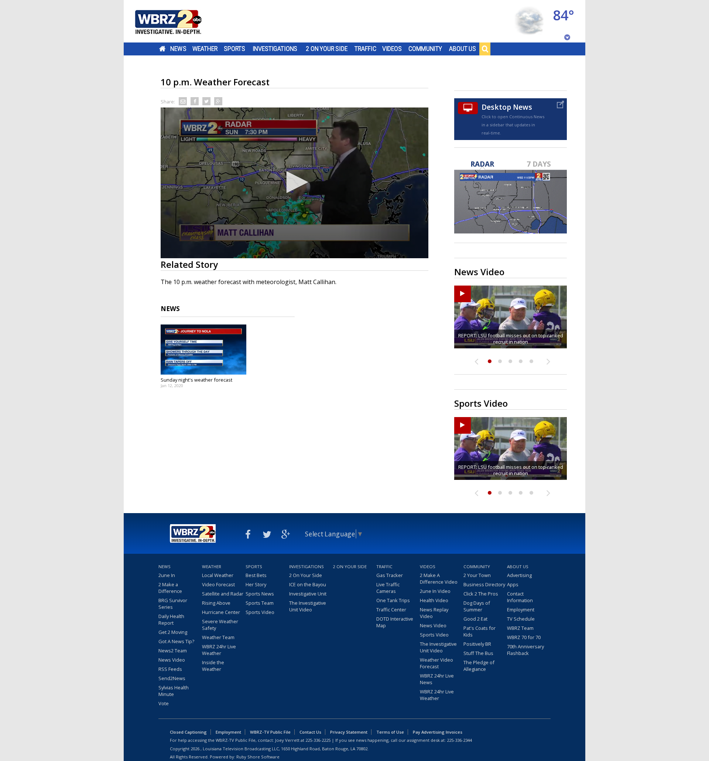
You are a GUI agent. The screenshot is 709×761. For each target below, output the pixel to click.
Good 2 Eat (475, 618)
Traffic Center (391, 609)
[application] (294, 183)
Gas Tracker (389, 575)
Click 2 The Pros (480, 593)
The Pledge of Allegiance (478, 665)
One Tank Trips (393, 600)
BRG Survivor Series (172, 603)
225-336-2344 (459, 740)
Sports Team (260, 603)
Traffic (365, 48)
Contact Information (520, 597)
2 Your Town (477, 575)
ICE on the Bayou (307, 584)
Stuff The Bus (478, 653)
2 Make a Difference (170, 587)
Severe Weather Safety (220, 624)
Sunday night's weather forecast (196, 379)
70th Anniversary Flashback (525, 649)
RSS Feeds (170, 669)
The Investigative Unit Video (307, 606)
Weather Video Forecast (436, 663)
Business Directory (484, 584)
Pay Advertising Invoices (437, 732)
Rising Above (216, 603)
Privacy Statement (348, 732)
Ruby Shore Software (258, 757)
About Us (462, 48)
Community (425, 48)
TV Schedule (521, 618)
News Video (171, 659)
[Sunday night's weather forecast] (203, 349)
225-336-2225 (317, 740)
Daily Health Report (171, 619)
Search (485, 48)
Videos (392, 48)
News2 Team (172, 650)
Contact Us (310, 732)
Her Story (256, 584)
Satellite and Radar (222, 593)
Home (162, 48)
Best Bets (256, 575)
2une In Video (435, 591)
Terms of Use (390, 732)
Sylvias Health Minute (173, 690)
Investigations (275, 48)
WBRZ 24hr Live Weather (219, 649)
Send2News (171, 678)
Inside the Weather (213, 665)
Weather (205, 48)
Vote (163, 703)
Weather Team (218, 637)
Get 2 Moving (172, 632)
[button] (294, 182)
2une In (166, 575)
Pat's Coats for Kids (479, 631)
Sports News (260, 593)
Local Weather (217, 575)
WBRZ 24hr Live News (437, 679)
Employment (520, 609)
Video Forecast (218, 584)
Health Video (434, 600)
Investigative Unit (307, 593)
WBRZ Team (520, 628)
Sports (234, 48)
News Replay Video (434, 613)
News (178, 48)
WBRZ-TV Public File (270, 732)
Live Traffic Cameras (388, 587)
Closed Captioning (188, 732)
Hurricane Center (221, 612)
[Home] (177, 21)
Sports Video (260, 612)
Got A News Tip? (176, 641)
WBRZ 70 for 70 (524, 637)
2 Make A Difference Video (439, 578)
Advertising (519, 575)
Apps (512, 584)
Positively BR (477, 644)
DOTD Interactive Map (394, 622)
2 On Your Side (326, 48)
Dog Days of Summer (476, 606)
